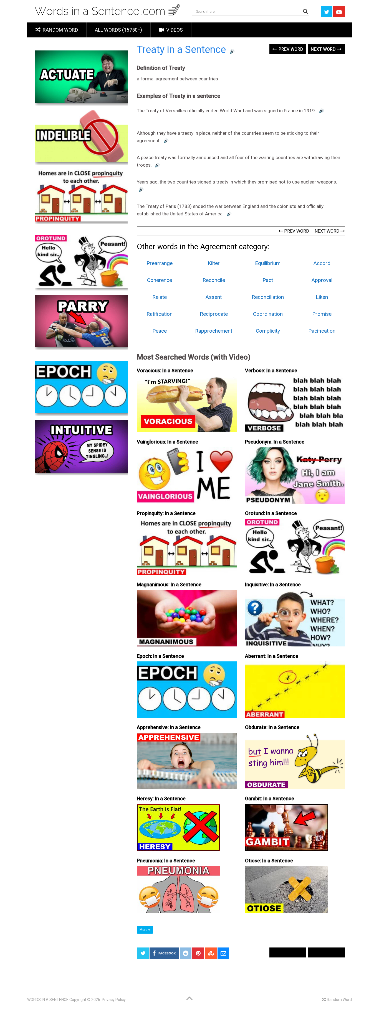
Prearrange (159, 263)
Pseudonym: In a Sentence (274, 442)
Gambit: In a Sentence (269, 798)
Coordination (268, 314)
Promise (322, 314)
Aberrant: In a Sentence (271, 656)
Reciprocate (214, 314)
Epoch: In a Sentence (160, 656)
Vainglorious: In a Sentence (167, 442)
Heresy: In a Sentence (161, 798)
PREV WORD (296, 231)
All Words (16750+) (118, 30)
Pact (267, 280)
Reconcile (214, 280)
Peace (159, 331)
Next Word (324, 49)
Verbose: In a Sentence (271, 370)
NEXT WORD (327, 231)
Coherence (159, 280)
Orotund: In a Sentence (271, 513)
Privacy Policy (114, 999)
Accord (322, 263)
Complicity (268, 331)
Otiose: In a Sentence (269, 860)
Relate (159, 297)
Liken (322, 297)
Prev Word (290, 49)
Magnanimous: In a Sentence (169, 584)
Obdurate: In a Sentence (272, 727)
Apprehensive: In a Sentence (169, 727)
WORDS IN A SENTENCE (48, 999)
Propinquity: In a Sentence (166, 513)
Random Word (60, 30)
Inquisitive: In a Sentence (273, 584)
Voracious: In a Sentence (165, 370)
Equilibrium (268, 263)
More (144, 930)
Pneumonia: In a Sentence (166, 860)
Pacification (321, 331)
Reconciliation (268, 297)
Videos (174, 30)
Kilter (214, 263)
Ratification (159, 314)
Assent (214, 297)
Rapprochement (213, 331)
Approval (322, 280)
